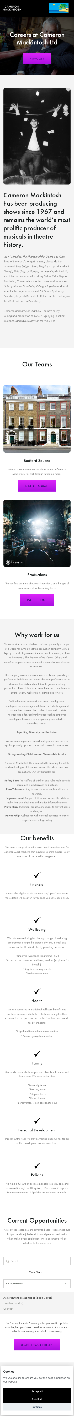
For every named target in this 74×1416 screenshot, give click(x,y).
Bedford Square (37, 486)
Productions (37, 600)
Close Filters (35, 1272)
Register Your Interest (37, 1345)
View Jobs (37, 59)
